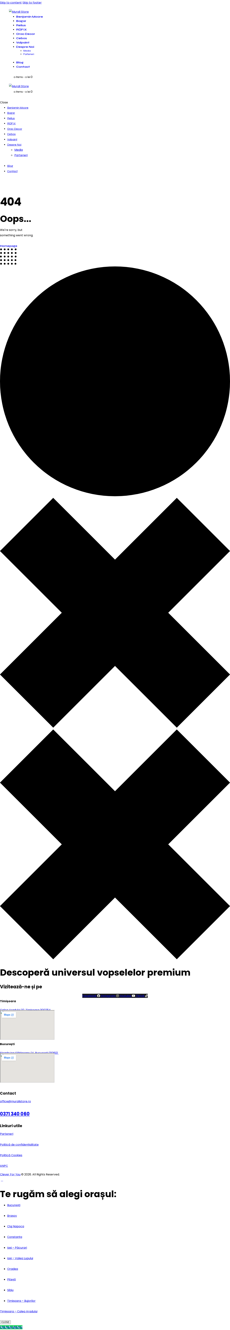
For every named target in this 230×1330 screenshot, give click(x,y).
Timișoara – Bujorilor (21, 1301)
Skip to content (11, 3)
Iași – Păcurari (17, 1248)
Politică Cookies (11, 1155)
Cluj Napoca (15, 1226)
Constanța (14, 1237)
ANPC (4, 1166)
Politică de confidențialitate (19, 1145)
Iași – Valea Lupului (20, 1258)
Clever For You (10, 1174)
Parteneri (6, 1134)
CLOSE (5, 1322)
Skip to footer (32, 3)
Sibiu (10, 1290)
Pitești (11, 1279)
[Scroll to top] (2, 1180)
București (13, 1205)
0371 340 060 (15, 1114)
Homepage (8, 246)
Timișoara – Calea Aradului (18, 1311)
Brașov (12, 1216)
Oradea (12, 1269)
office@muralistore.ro (15, 1101)
